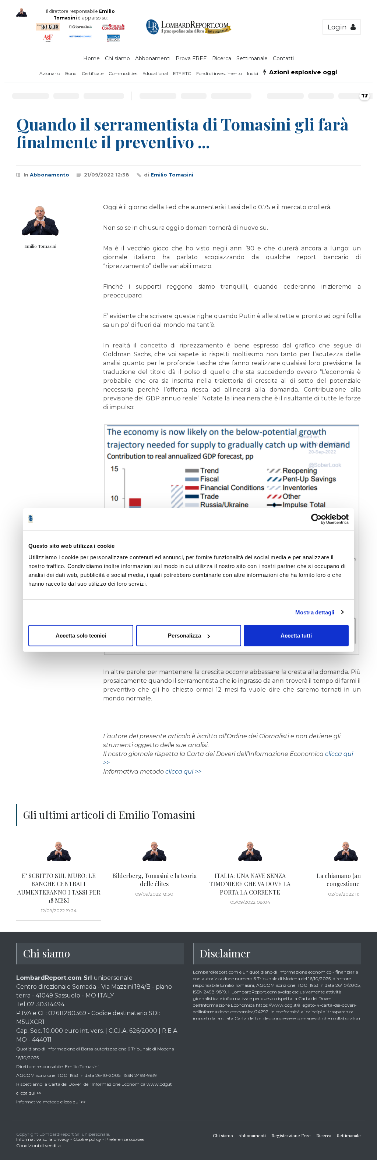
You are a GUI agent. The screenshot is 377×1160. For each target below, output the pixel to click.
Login (339, 27)
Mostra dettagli (315, 612)
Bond (71, 73)
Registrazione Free (291, 1135)
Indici (252, 73)
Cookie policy (87, 1139)
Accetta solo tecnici (81, 635)
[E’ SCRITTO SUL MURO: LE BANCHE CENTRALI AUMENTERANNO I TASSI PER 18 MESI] (58, 851)
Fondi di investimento (219, 73)
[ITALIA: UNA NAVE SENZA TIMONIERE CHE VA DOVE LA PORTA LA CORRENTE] (250, 851)
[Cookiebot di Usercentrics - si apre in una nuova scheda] (316, 518)
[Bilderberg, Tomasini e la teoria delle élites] (154, 851)
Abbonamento (49, 175)
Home (91, 58)
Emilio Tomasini (172, 175)
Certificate (92, 73)
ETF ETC (182, 73)
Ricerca (221, 58)
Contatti (283, 58)
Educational (155, 73)
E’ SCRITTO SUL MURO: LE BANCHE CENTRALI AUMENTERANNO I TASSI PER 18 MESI (58, 888)
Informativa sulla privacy (42, 1139)
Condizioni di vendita (38, 1145)
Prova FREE (191, 58)
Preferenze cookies (124, 1139)
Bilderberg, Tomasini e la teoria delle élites (154, 880)
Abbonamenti (152, 58)
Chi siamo (117, 58)
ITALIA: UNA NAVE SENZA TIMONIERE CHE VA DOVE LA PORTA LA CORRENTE (249, 884)
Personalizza (184, 635)
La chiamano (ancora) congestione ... (346, 880)
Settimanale (252, 58)
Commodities (123, 73)
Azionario (49, 73)
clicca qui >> (183, 771)
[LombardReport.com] (188, 33)
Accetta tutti (296, 635)
